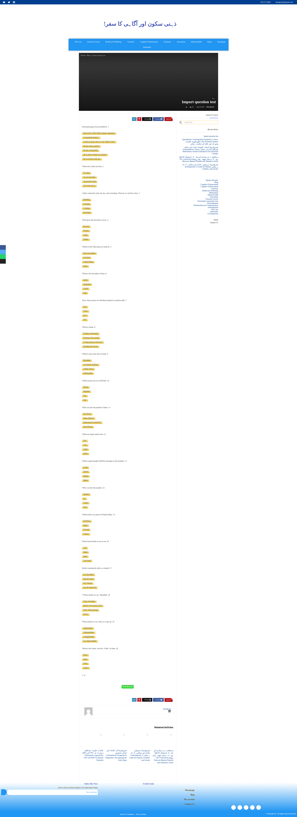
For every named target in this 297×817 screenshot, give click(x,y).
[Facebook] (258, 807)
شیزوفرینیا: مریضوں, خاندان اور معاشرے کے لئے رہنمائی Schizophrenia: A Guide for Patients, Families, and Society (139, 755)
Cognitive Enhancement (149, 42)
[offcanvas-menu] (271, 24)
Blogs (209, 42)
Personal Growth (93, 42)
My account (189, 799)
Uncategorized (212, 214)
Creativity (130, 42)
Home (83, 55)
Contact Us (214, 223)
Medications (213, 193)
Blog (88, 55)
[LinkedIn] (246, 807)
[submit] (4, 792)
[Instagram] (233, 807)
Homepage (221, 42)
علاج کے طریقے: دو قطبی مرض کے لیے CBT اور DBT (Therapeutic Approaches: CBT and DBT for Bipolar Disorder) (92, 755)
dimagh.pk (210, 107)
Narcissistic (214, 197)
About (215, 220)
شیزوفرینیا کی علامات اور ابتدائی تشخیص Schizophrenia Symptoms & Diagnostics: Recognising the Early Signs (116, 755)
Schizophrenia (213, 207)
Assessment (181, 42)
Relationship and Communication (206, 205)
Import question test (211, 136)
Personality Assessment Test (208, 201)
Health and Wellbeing (113, 42)
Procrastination (212, 203)
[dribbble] (239, 807)
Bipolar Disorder (212, 180)
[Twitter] (252, 807)
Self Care (78, 42)
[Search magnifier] (180, 122)
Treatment (167, 42)
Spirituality (147, 47)
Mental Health (196, 42)
